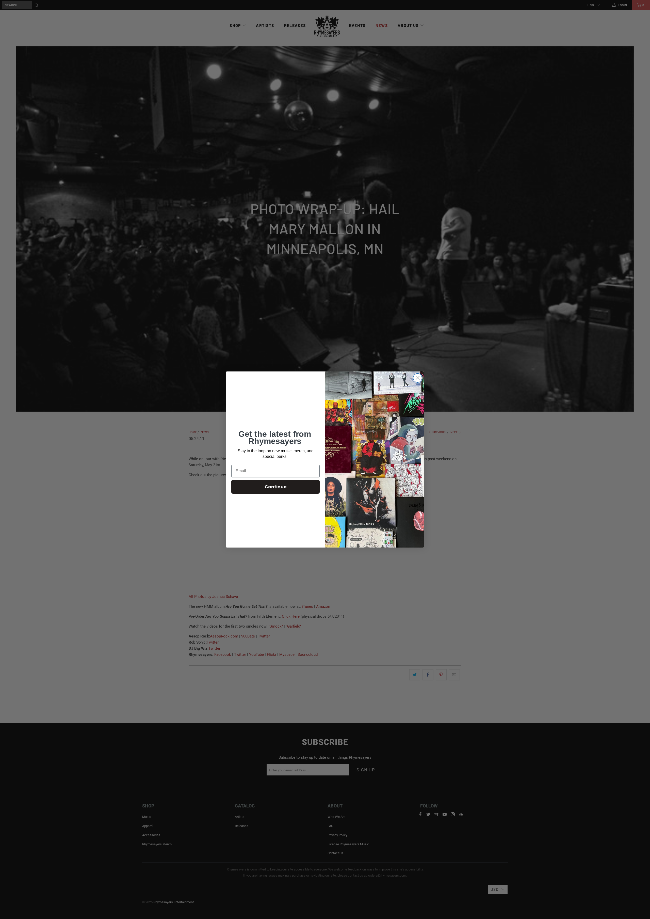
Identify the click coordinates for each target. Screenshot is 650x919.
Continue (276, 487)
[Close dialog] (417, 377)
